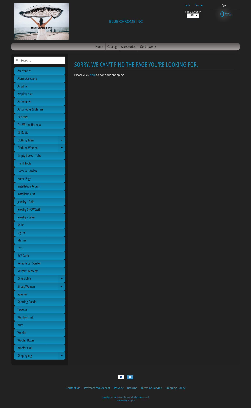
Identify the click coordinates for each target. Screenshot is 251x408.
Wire (20, 325)
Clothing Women (41, 148)
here (93, 74)
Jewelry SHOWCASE (29, 209)
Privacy (118, 387)
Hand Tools (24, 163)
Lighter (21, 232)
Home (99, 46)
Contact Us (73, 387)
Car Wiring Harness (29, 124)
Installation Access (28, 186)
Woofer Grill (24, 348)
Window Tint (25, 317)
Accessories (128, 46)
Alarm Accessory (27, 78)
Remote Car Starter (29, 263)
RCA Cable (23, 255)
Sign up (198, 5)
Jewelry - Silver (26, 217)
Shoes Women (41, 287)
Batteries (22, 117)
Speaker (22, 294)
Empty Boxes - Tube (29, 155)
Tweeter (22, 309)
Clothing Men (41, 141)
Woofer (21, 332)
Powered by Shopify (125, 400)
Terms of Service (151, 387)
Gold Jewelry (148, 46)
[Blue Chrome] (41, 21)
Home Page (24, 178)
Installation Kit (26, 194)
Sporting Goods (26, 301)
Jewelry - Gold (25, 201)
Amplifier (23, 86)
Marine (21, 240)
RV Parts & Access (27, 271)
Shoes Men (41, 279)
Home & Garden (27, 171)
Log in (187, 5)
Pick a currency (193, 11)
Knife (20, 224)
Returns (132, 387)
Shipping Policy (175, 387)
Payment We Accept (97, 387)
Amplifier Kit (25, 94)
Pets (19, 248)
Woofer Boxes (25, 340)
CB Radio (22, 132)
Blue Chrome (124, 397)
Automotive (24, 101)
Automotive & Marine (30, 109)
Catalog (112, 46)
